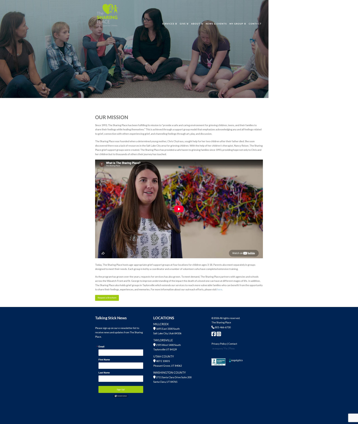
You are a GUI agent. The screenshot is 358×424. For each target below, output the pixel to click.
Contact (232, 343)
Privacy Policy (219, 343)
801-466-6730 (223, 327)
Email (101, 346)
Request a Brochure (107, 297)
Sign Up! (121, 389)
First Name (104, 359)
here (219, 289)
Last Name (104, 373)
